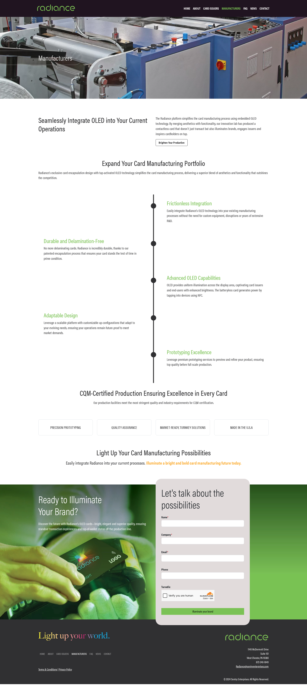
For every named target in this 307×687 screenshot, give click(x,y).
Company (166, 534)
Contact (264, 8)
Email (164, 552)
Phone (164, 569)
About (196, 8)
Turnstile (165, 587)
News (253, 8)
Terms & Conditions (47, 669)
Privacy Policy (65, 669)
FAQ (245, 8)
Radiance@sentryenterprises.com (252, 666)
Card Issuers (211, 8)
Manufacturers (231, 8)
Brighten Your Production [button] (172, 142)
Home (187, 8)
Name (164, 517)
